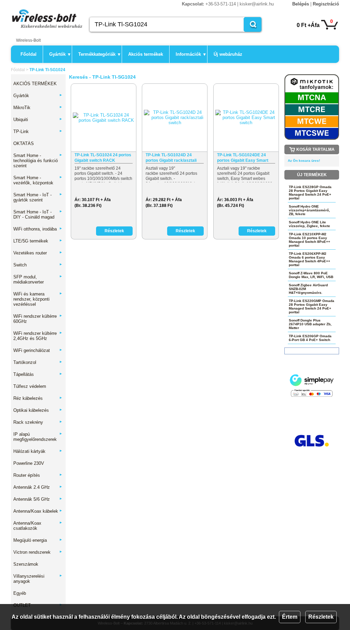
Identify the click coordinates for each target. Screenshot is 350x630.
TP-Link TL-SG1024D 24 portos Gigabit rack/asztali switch (171, 158)
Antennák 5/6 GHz (38, 499)
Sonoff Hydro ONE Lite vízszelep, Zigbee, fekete (309, 224)
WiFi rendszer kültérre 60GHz (38, 319)
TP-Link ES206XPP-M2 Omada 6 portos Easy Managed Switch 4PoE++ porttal (309, 259)
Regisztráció (326, 3)
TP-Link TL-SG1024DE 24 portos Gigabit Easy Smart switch (242, 158)
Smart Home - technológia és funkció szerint (38, 160)
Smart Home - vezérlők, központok (38, 180)
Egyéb (19, 593)
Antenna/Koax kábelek (38, 511)
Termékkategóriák (99, 54)
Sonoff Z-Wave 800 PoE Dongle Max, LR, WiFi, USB (311, 275)
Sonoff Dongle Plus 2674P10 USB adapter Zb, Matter (310, 324)
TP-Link (38, 131)
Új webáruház (228, 54)
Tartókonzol (38, 362)
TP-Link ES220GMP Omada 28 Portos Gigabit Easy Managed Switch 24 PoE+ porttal (311, 306)
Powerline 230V (28, 463)
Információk (191, 54)
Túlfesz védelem (29, 386)
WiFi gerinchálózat (38, 350)
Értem (289, 617)
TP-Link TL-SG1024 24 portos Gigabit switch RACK (103, 158)
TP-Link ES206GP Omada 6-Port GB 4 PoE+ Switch (310, 338)
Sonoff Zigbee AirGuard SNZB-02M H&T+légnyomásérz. (308, 288)
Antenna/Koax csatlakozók (38, 526)
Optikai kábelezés (38, 410)
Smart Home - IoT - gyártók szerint (38, 197)
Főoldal (29, 54)
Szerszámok (25, 564)
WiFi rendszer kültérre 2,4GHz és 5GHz (38, 336)
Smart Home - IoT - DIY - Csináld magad (38, 214)
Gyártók (59, 54)
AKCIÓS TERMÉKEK (35, 83)
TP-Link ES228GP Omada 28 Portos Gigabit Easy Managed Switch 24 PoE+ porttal (310, 192)
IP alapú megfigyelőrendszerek (38, 437)
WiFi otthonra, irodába (38, 229)
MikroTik (38, 107)
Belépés (300, 3)
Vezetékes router (38, 252)
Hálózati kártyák (38, 451)
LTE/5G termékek (38, 241)
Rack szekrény (38, 422)
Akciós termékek (145, 54)
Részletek (321, 617)
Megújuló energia (38, 540)
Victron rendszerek (38, 552)
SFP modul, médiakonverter (38, 279)
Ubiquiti (38, 119)
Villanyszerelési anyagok (38, 579)
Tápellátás (38, 374)
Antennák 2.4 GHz (38, 487)
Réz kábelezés (38, 398)
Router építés (38, 475)
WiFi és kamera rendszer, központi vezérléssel (38, 299)
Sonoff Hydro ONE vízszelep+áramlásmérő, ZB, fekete (309, 210)
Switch (38, 264)
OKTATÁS (23, 143)
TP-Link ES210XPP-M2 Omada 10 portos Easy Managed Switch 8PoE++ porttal (309, 239)
